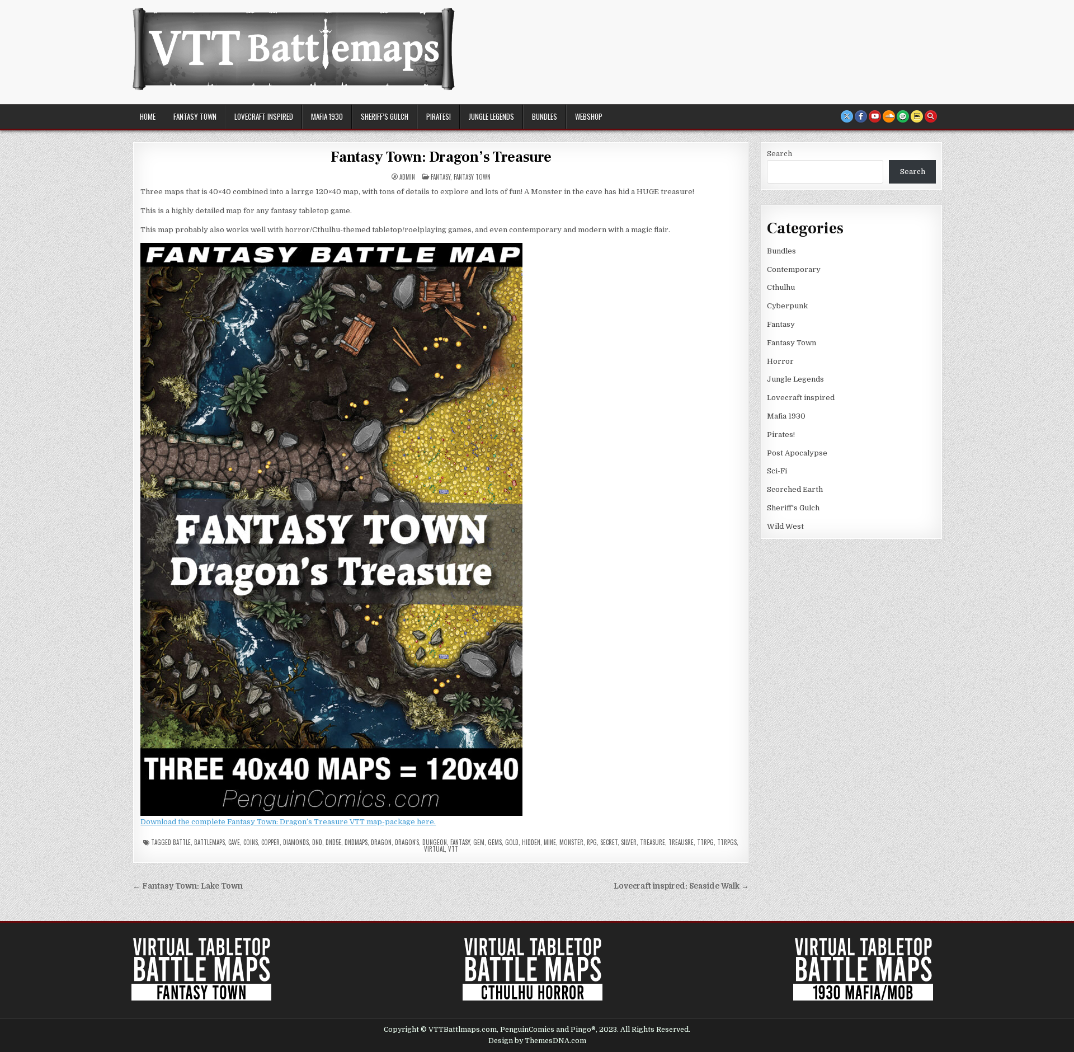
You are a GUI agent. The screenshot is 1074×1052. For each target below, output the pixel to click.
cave (234, 842)
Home (148, 116)
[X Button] (847, 116)
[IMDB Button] (917, 116)
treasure (652, 842)
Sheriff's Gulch (793, 508)
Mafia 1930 (327, 116)
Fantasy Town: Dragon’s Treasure (441, 157)
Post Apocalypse (797, 453)
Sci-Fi (777, 471)
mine (550, 842)
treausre (681, 842)
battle (182, 842)
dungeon (434, 842)
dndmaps (356, 842)
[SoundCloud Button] (889, 116)
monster (571, 842)
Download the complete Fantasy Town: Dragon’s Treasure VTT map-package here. (288, 822)
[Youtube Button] (875, 116)
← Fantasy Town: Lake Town (188, 886)
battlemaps (209, 842)
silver (629, 842)
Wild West (785, 526)
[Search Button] (931, 116)
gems (495, 842)
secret (609, 842)
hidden (531, 842)
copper (270, 842)
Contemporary (794, 269)
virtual (434, 848)
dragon (381, 842)
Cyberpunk (787, 306)
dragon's (407, 842)
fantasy (460, 842)
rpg (592, 842)
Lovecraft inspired (263, 116)
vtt (453, 848)
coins (250, 842)
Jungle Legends (491, 116)
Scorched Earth (795, 489)
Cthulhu (781, 287)
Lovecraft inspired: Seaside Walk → (681, 886)
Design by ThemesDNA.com (537, 1041)
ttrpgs (727, 842)
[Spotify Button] (903, 116)
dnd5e (333, 842)
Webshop (588, 116)
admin (407, 177)
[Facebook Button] (861, 116)
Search (779, 153)
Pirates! (438, 116)
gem (478, 842)
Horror (780, 361)
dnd (317, 842)
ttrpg (705, 842)
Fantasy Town (194, 116)
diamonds (296, 842)
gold (512, 842)
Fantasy (440, 176)
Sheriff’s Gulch (384, 116)
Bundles (544, 116)
